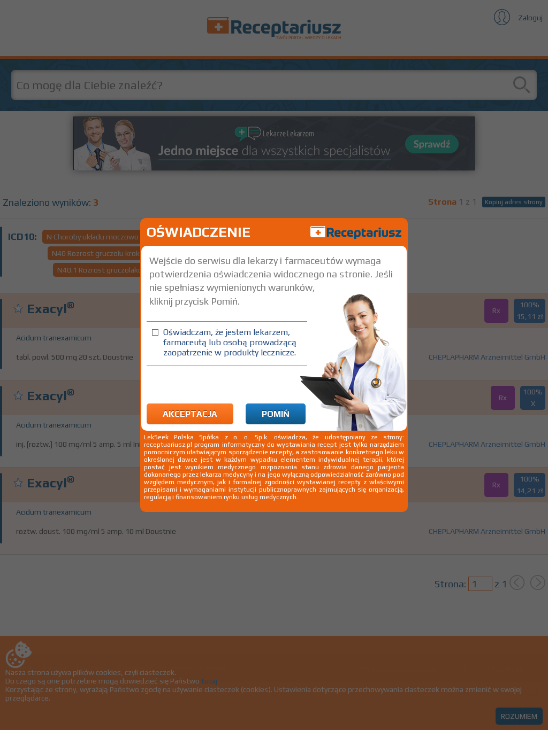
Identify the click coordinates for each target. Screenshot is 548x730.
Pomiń (276, 414)
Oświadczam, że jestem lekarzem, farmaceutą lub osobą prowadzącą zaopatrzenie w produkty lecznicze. (229, 342)
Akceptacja (190, 414)
